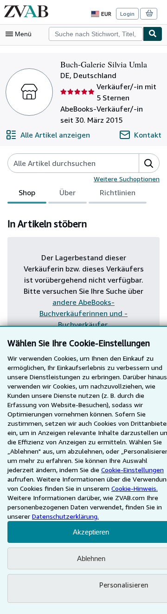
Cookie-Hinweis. (134, 488)
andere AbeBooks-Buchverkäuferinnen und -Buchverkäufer (83, 313)
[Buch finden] (152, 34)
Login (127, 13)
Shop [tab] (27, 192)
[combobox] (96, 34)
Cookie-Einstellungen (132, 470)
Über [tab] (67, 192)
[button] (149, 163)
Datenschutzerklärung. (65, 516)
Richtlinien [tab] (117, 192)
